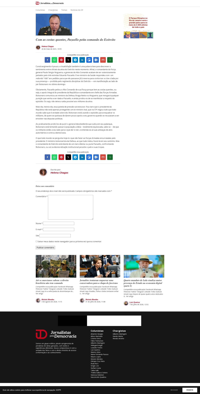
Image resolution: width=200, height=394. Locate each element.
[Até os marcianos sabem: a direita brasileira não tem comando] (56, 266)
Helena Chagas (48, 46)
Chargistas (53, 10)
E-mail (39, 229)
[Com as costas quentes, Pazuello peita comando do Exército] (54, 24)
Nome (39, 223)
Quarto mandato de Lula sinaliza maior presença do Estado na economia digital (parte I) (143, 283)
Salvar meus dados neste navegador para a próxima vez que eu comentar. (70, 241)
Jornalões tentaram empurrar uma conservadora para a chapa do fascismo (99, 282)
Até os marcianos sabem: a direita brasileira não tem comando (52, 282)
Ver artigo (39, 293)
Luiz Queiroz (135, 302)
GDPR (58, 390)
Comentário (42, 196)
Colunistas (40, 10)
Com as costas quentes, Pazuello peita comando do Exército (75, 39)
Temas (64, 10)
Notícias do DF (77, 10)
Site (37, 235)
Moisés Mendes (48, 299)
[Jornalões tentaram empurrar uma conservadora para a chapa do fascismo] (100, 266)
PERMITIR (189, 390)
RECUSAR (174, 390)
